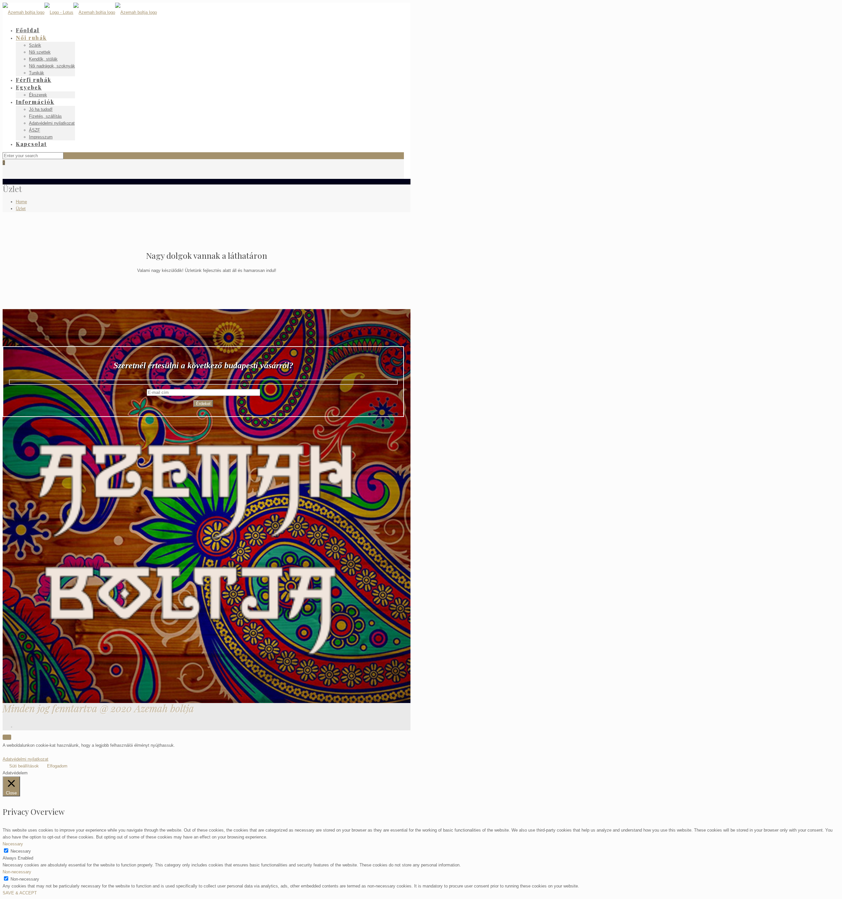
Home (21, 201)
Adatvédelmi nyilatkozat (25, 759)
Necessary (21, 851)
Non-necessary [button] (17, 871)
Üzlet (21, 208)
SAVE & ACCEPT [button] (20, 892)
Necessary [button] (13, 843)
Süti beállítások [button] (24, 766)
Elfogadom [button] (57, 766)
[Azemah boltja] (80, 12)
